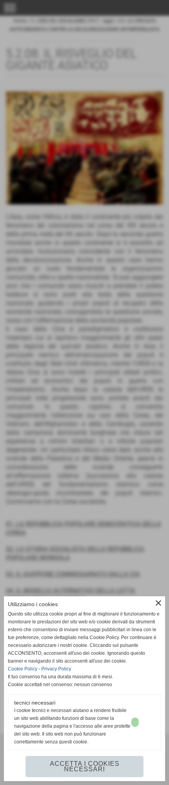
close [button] (158, 603)
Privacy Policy (56, 669)
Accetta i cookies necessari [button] (84, 766)
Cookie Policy (22, 669)
